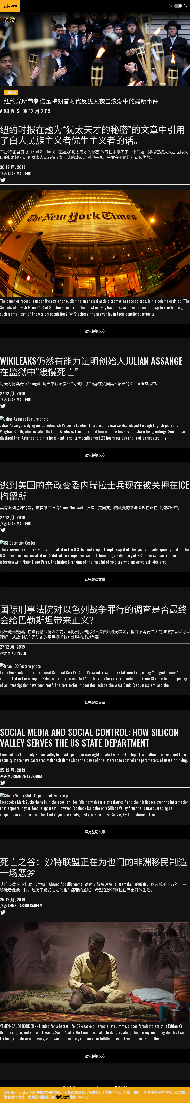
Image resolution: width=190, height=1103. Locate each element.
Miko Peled (17, 653)
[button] (178, 6)
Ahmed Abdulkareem (25, 906)
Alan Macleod (19, 173)
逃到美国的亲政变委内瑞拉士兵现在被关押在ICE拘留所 (94, 490)
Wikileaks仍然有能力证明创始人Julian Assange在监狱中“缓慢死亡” (91, 366)
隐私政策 (63, 1096)
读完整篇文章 (95, 330)
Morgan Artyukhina (25, 776)
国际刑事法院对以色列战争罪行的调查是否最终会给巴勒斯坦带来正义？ (93, 614)
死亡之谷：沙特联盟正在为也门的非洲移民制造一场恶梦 (93, 866)
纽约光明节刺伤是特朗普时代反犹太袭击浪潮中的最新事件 (81, 100)
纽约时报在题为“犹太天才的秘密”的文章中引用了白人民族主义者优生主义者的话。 (92, 134)
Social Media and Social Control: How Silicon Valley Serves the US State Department (89, 737)
